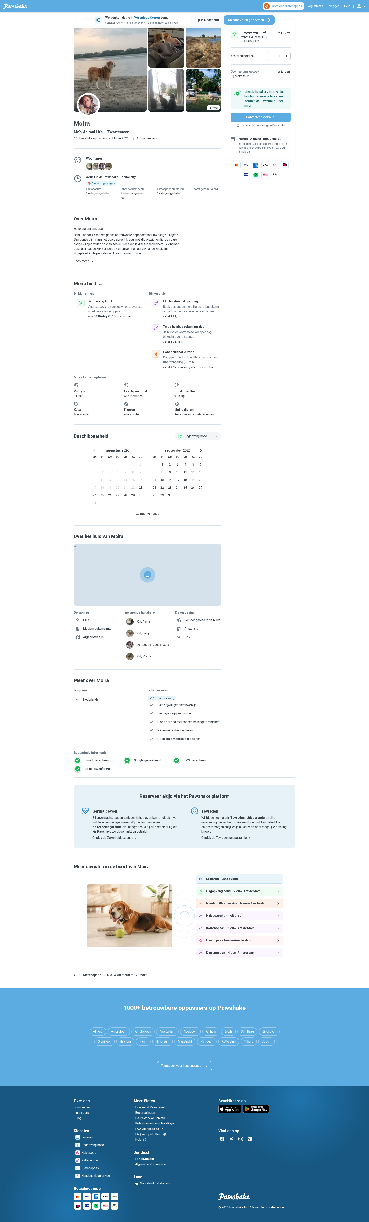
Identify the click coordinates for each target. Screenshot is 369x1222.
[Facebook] (222, 1139)
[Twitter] (231, 1139)
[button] (261, 98)
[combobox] (198, 436)
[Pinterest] (250, 1139)
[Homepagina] (75, 975)
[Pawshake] (15, 6)
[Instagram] (240, 1139)
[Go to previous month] (94, 450)
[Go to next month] (200, 450)
